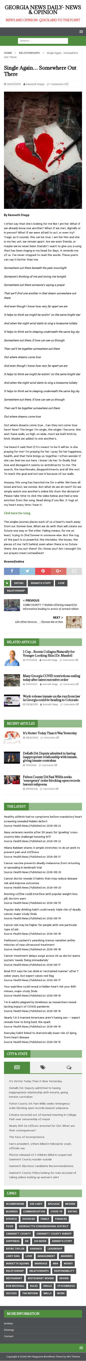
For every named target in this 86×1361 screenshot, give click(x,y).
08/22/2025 (32, 737)
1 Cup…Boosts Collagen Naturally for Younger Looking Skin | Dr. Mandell (49, 653)
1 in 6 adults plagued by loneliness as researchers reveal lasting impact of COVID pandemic (40, 1004)
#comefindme (15, 1204)
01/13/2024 (31, 660)
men (55, 1264)
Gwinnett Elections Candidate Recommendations (41, 1166)
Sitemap (9, 1330)
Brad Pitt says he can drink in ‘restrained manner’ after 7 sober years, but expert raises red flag (41, 973)
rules (34, 1286)
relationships (39, 1271)
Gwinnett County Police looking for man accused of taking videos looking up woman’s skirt (42, 1175)
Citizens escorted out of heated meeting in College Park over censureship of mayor (42, 1117)
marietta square (17, 1264)
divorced (28, 1219)
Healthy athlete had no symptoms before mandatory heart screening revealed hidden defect (43, 818)
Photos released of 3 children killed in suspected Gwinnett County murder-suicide (40, 1157)
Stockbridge (66, 1286)
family (45, 1219)
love (61, 583)
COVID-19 (56, 1212)
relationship (16, 591)
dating (19, 583)
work (61, 1293)
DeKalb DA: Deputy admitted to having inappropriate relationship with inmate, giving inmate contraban (50, 756)
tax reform (30, 1293)
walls (47, 1293)
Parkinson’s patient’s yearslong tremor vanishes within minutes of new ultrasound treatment (39, 942)
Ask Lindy (36, 1204)
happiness (12, 1241)
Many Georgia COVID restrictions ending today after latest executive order (51, 677)
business (12, 1212)
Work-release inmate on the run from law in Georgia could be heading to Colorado (51, 698)
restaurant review (41, 1278)
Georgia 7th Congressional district (44, 1226)
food (9, 1226)
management (46, 1256)
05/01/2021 (31, 684)
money (68, 1264)
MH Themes (73, 1357)
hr (26, 1241)
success (11, 1293)
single (47, 1286)
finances (61, 1219)
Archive (8, 1324)
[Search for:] (43, 40)
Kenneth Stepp (35, 84)
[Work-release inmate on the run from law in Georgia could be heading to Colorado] (12, 701)
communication (34, 1212)
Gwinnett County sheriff (54, 1234)
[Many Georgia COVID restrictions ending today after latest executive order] (12, 680)
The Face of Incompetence (26, 1137)
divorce (11, 1219)
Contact (9, 1336)
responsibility (64, 1271)
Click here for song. (17, 513)
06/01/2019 (14, 84)
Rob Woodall (15, 1286)
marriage (41, 1264)
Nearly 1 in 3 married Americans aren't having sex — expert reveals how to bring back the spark (42, 1019)
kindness (36, 1249)
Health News (21, 826)
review (64, 1278)
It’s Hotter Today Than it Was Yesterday (50, 733)
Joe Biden (40, 1241)
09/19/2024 (31, 789)
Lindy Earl (13, 1256)
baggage (54, 1204)
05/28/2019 (32, 704)
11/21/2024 (31, 765)
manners (67, 1256)
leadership (55, 1249)
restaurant (14, 1278)
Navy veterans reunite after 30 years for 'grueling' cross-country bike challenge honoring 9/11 (41, 834)
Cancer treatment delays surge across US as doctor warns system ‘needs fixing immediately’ (42, 957)
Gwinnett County (18, 1234)
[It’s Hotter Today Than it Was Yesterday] (12, 737)
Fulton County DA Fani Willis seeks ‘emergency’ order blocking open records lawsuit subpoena (51, 780)
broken (70, 1204)
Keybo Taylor (15, 1249)
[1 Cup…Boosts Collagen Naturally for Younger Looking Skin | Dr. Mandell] (12, 658)
